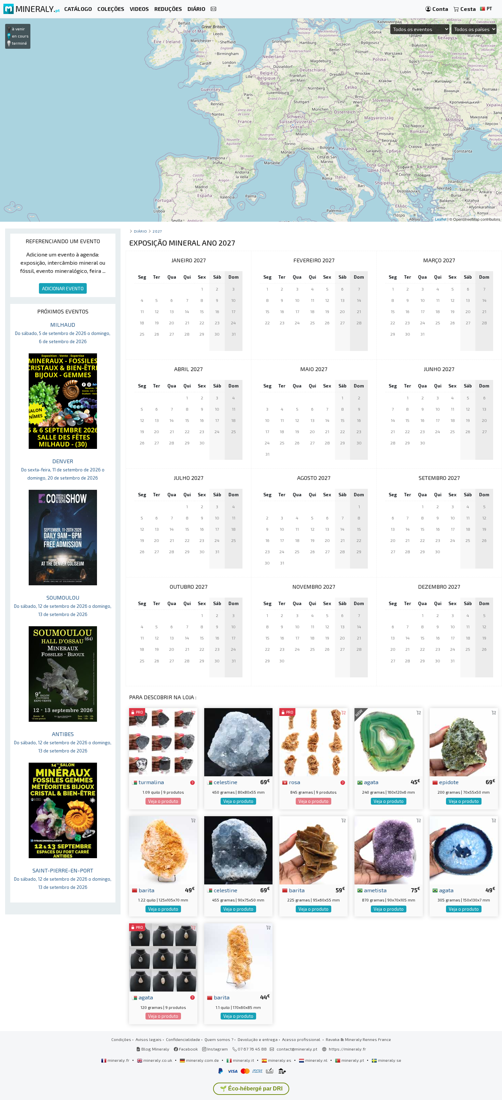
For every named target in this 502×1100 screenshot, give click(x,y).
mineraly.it (243, 1060)
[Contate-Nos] (213, 9)
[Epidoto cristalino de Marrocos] (464, 741)
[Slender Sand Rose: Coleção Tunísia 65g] (313, 741)
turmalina (150, 781)
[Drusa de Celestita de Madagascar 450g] (238, 741)
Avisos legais (149, 1039)
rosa (294, 781)
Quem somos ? (219, 1039)
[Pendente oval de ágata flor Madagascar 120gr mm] (163, 956)
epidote (448, 781)
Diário (140, 231)
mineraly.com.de (202, 1060)
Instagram (217, 1048)
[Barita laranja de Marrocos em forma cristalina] (238, 956)
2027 (157, 231)
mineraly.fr (118, 1060)
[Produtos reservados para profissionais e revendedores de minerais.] (192, 782)
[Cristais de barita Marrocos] (313, 849)
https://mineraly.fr (347, 1048)
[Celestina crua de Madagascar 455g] (238, 849)
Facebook (188, 1048)
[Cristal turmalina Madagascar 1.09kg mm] (163, 741)
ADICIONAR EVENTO (63, 288)
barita (145, 889)
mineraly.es (279, 1060)
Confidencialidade (183, 1039)
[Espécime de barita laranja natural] (163, 849)
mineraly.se (389, 1060)
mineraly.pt (352, 1060)
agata (370, 781)
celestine (224, 781)
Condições (121, 1039)
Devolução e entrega (258, 1039)
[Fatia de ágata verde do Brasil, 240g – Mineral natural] (388, 741)
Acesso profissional (301, 1039)
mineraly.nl (316, 1060)
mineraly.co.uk (157, 1060)
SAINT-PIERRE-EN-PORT (62, 878)
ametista (375, 889)
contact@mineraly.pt (297, 1048)
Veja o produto (163, 801)
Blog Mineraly (154, 1048)
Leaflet (440, 219)
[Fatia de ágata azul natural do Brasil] (464, 849)
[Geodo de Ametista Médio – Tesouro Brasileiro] (388, 849)
